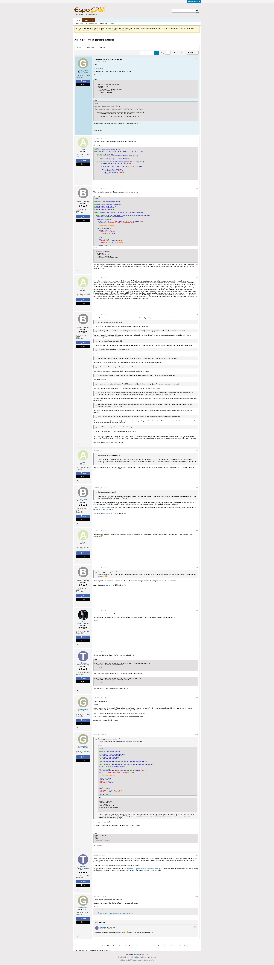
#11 (197, 651)
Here (95, 507)
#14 (196, 855)
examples (107, 507)
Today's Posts (79, 23)
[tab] (79, 47)
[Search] (197, 11)
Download (155, 946)
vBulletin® (137, 954)
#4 (197, 277)
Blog (162, 946)
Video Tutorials (145, 946)
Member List (103, 23)
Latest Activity (90, 47)
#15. (194, 927)
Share (84, 81)
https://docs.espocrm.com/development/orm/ (142, 869)
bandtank (106, 442)
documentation (164, 581)
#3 (197, 188)
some (102, 507)
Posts (79, 47)
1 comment (103, 922)
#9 (197, 567)
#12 (196, 698)
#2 (197, 138)
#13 (196, 734)
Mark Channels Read (91, 23)
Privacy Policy (183, 946)
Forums (77, 20)
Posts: (78, 77)
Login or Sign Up (193, 1)
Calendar (111, 23)
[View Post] (120, 455)
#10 (196, 610)
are (98, 507)
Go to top (193, 946)
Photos (102, 47)
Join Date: (79, 75)
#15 (196, 896)
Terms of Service (171, 946)
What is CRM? (106, 946)
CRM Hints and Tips (131, 946)
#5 (197, 314)
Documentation (118, 946)
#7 (197, 488)
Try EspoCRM (88, 20)
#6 (197, 451)
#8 (197, 531)
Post (84, 85)
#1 (197, 59)
